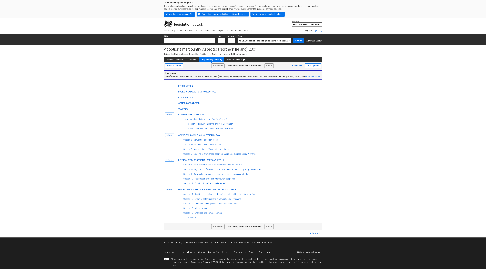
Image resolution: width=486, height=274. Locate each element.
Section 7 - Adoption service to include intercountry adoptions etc (212, 165)
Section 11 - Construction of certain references (204, 183)
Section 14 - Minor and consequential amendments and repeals (211, 203)
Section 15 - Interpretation (195, 208)
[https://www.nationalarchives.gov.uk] (307, 22)
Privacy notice (240, 252)
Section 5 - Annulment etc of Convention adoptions (206, 149)
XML (259, 242)
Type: (240, 36)
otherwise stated (248, 259)
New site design (171, 252)
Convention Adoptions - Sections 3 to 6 (199, 135)
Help (183, 252)
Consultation (185, 97)
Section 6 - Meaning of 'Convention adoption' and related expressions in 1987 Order (220, 154)
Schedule (192, 217)
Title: (166, 36)
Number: (231, 36)
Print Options (313, 65)
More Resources (234, 59)
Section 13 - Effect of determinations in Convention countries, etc (212, 199)
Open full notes (174, 65)
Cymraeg (318, 30)
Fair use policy (265, 252)
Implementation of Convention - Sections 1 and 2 (205, 119)
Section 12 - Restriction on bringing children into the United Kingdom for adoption (219, 194)
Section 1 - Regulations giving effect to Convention (210, 124)
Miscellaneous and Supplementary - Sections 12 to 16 (207, 189)
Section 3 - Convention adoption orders (200, 140)
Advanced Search (314, 41)
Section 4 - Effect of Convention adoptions (202, 144)
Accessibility (213, 252)
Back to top (317, 233)
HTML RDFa (267, 242)
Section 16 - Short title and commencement (202, 213)
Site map (201, 252)
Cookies (252, 252)
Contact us (226, 252)
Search (298, 40)
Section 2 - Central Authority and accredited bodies (210, 128)
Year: (220, 36)
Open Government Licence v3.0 (214, 259)
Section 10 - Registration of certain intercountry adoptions (209, 179)
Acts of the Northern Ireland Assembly (181, 54)
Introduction (185, 86)
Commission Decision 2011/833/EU (207, 262)
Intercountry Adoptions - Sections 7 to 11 (201, 160)
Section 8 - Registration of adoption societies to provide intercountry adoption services (222, 169)
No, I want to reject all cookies (269, 14)
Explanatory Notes (220, 54)
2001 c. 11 (205, 54)
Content (192, 59)
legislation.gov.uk (185, 21)
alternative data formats (209, 242)
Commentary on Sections (192, 114)
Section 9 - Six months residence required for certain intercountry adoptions (216, 174)
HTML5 (234, 242)
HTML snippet (245, 242)
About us (191, 252)
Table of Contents (175, 59)
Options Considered (189, 103)
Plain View (297, 65)
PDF (254, 242)
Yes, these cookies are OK (180, 14)
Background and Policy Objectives (197, 92)
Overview (183, 109)
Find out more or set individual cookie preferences (224, 14)
